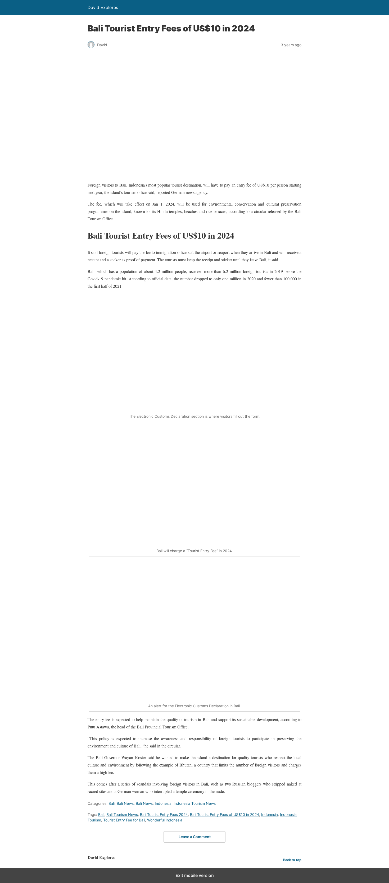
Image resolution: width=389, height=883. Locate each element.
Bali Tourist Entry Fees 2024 (164, 814)
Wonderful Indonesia (164, 820)
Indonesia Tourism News (195, 803)
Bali (111, 803)
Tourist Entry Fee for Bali (124, 820)
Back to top (292, 860)
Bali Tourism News (122, 814)
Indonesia (163, 803)
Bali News (125, 803)
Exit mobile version (194, 875)
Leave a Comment (195, 836)
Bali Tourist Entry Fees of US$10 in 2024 (224, 814)
